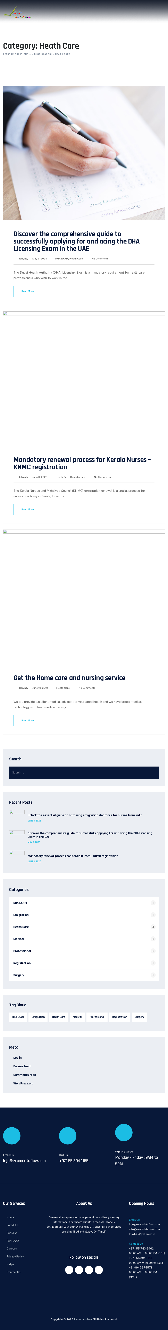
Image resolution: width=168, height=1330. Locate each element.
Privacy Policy (15, 1256)
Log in (17, 1058)
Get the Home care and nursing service (69, 678)
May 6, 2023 (34, 842)
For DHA (12, 1232)
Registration (77, 477)
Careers (12, 1248)
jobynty (23, 258)
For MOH (12, 1225)
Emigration (20, 915)
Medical (18, 939)
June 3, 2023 (34, 820)
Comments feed (24, 1075)
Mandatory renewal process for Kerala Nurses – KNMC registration (82, 463)
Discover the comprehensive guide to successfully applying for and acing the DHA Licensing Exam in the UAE (77, 241)
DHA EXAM (61, 258)
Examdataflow (83, 1319)
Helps (10, 1264)
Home (10, 1217)
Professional (22, 951)
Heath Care (76, 258)
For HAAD (13, 1240)
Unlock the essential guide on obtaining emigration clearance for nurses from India (85, 815)
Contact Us (13, 1272)
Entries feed (21, 1066)
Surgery (18, 975)
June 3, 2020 (34, 861)
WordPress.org (23, 1083)
